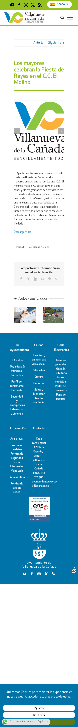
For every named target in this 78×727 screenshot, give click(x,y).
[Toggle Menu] (70, 17)
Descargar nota (22, 232)
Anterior (39, 42)
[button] (17, 131)
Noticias (45, 247)
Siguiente (54, 42)
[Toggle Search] (62, 17)
